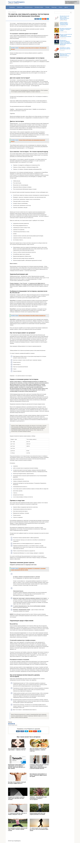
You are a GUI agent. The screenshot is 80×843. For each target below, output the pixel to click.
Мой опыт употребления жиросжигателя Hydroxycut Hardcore (65, 54)
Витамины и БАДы (39, 7)
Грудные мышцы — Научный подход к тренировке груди (64, 23)
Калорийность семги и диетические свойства (65, 48)
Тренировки (12, 7)
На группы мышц (28, 7)
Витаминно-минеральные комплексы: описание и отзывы (65, 29)
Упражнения (19, 7)
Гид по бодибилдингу (16, 2)
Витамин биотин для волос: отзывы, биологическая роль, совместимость (64, 18)
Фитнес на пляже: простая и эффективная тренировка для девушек (66, 35)
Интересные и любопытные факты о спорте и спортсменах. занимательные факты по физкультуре (65, 42)
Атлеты (60, 7)
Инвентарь (54, 7)
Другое (66, 7)
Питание (47, 7)
